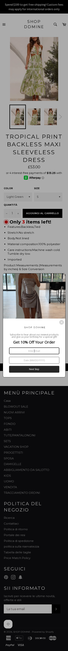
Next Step (34, 369)
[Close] (61, 322)
